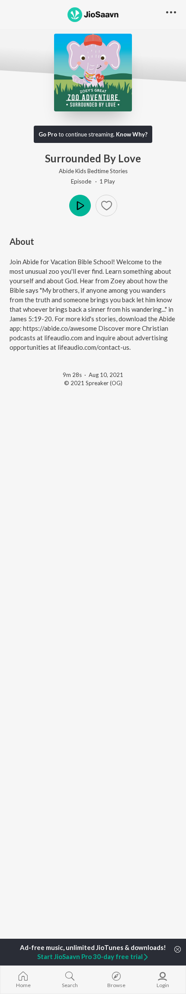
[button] (106, 205)
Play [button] (80, 205)
